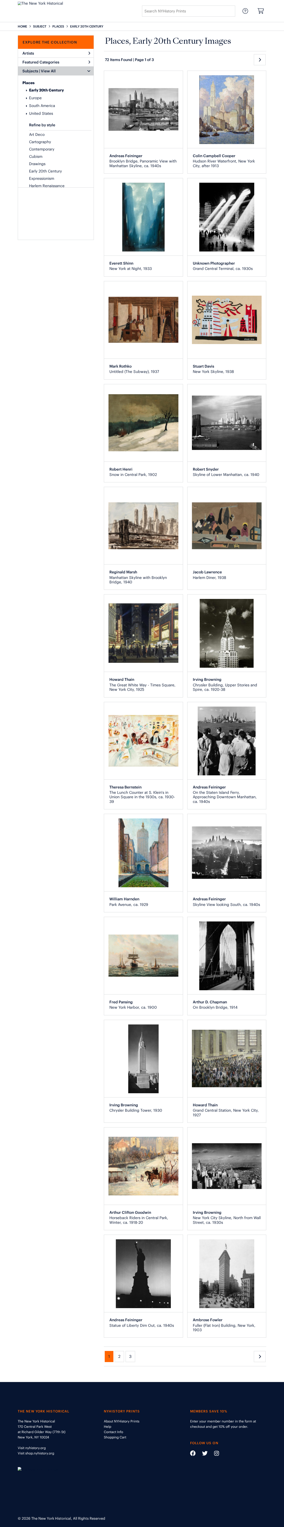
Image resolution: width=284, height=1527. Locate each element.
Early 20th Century (46, 90)
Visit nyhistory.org (32, 1448)
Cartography (40, 141)
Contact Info (113, 1432)
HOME (22, 26)
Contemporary (41, 149)
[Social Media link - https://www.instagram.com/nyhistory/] (214, 1454)
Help (107, 1426)
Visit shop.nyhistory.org (36, 1453)
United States (41, 113)
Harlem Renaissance (47, 185)
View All (48, 71)
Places (28, 82)
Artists (28, 53)
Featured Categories (40, 62)
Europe (35, 97)
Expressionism (41, 178)
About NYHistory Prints (121, 1421)
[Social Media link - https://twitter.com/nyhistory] (202, 1454)
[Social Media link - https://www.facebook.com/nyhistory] (193, 1454)
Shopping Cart (115, 1437)
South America (42, 105)
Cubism (35, 156)
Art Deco (37, 134)
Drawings (37, 163)
